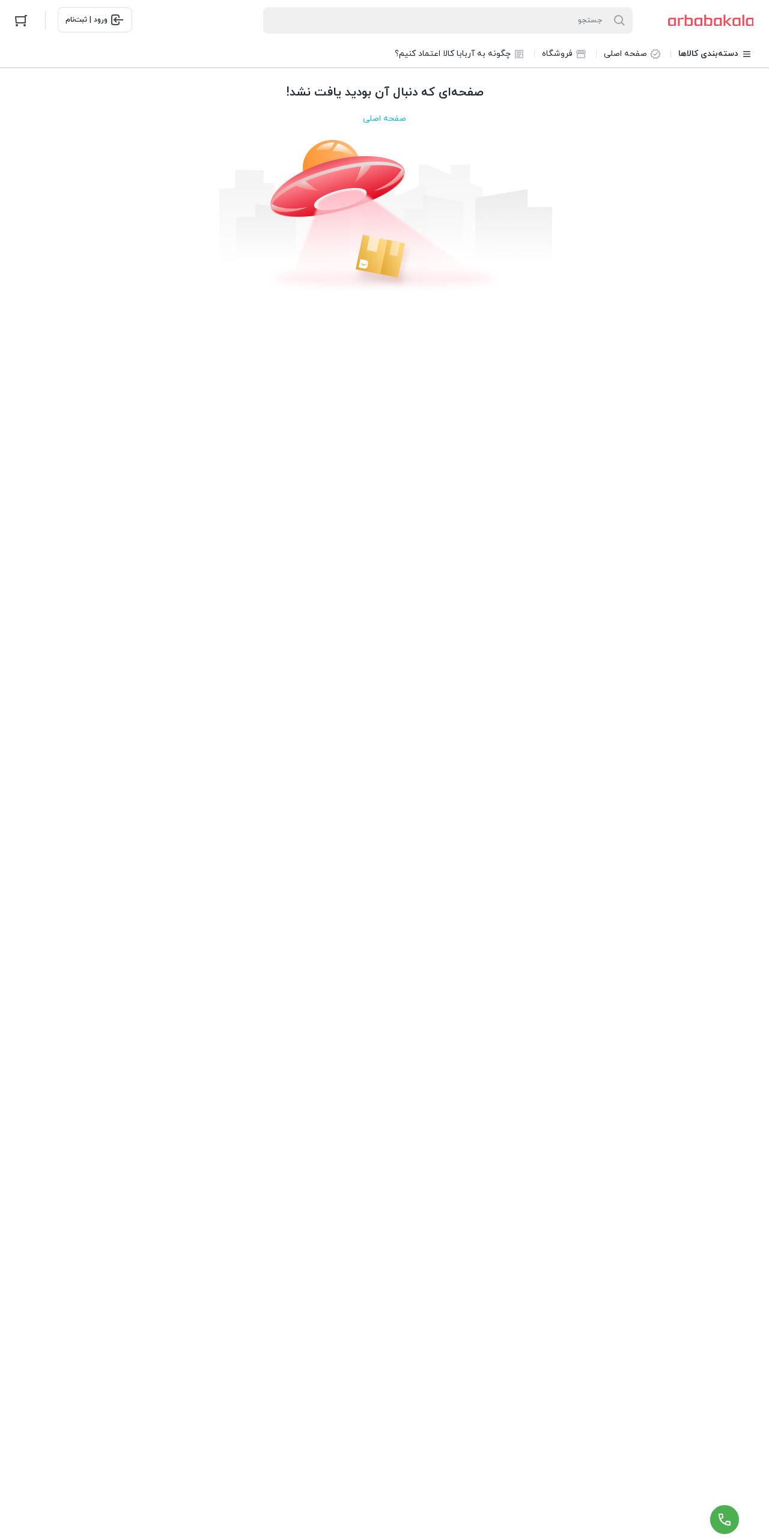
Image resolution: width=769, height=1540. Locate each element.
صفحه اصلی (384, 118)
